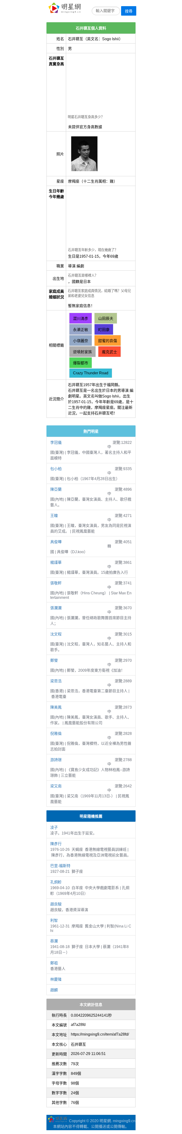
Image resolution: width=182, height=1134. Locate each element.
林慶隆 (56, 979)
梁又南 (56, 786)
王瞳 (54, 516)
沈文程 (56, 634)
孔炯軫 (56, 882)
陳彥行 (56, 844)
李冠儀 (56, 443)
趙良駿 (56, 904)
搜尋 (128, 11)
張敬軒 (56, 583)
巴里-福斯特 (60, 866)
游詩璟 (56, 760)
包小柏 (56, 469)
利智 (54, 920)
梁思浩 (56, 681)
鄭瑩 (54, 660)
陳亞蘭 (56, 489)
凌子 (54, 827)
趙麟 (54, 990)
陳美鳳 (56, 707)
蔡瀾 (54, 941)
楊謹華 (56, 562)
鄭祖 (54, 963)
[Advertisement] (100, 84)
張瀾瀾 (56, 608)
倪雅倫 (56, 734)
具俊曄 (56, 542)
